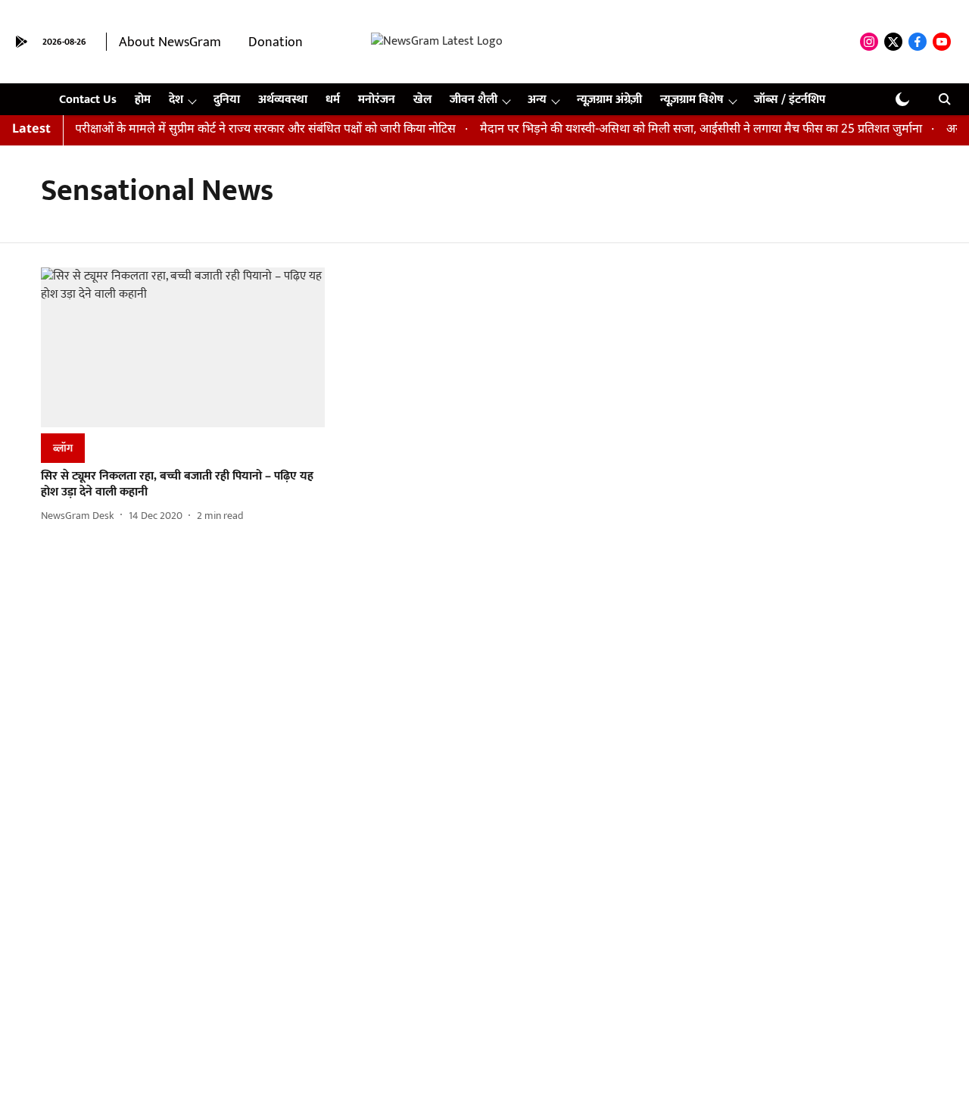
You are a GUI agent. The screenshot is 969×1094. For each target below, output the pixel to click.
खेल (422, 99)
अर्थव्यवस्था (282, 99)
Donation (275, 42)
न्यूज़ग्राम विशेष (692, 99)
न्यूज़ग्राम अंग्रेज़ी (609, 99)
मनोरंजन (376, 99)
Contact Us (88, 99)
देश (176, 99)
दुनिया (226, 99)
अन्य (537, 99)
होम (143, 99)
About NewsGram (170, 42)
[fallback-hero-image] (183, 347)
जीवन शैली (473, 99)
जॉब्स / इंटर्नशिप (789, 99)
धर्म (333, 99)
